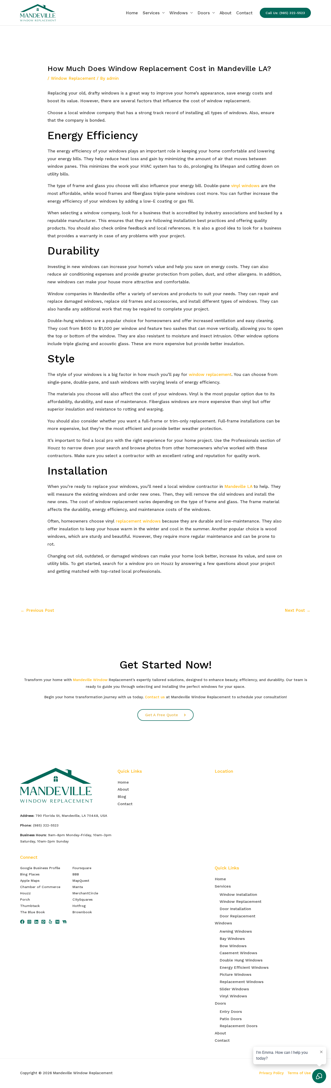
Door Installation (235, 908)
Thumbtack (30, 906)
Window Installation (238, 894)
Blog (122, 796)
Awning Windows (236, 931)
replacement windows (138, 521)
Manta (77, 887)
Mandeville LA (238, 486)
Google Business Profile (40, 868)
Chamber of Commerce (40, 887)
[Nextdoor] (64, 922)
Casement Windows (238, 953)
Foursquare (81, 868)
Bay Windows (232, 938)
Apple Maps (29, 880)
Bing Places (29, 874)
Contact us (155, 697)
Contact (244, 12)
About (225, 12)
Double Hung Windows (241, 960)
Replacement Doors (238, 1026)
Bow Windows (233, 946)
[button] (285, 13)
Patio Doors (231, 1019)
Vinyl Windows (233, 996)
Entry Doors (231, 1011)
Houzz (25, 893)
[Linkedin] (36, 922)
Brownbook (82, 912)
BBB (75, 874)
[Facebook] (22, 922)
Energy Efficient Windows (244, 967)
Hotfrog (79, 906)
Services (151, 12)
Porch (25, 899)
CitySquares (82, 899)
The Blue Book (32, 912)
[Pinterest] (43, 922)
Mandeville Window (90, 680)
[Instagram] (29, 922)
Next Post (297, 610)
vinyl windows (245, 185)
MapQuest (80, 880)
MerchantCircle (85, 893)
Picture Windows (235, 974)
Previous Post (37, 610)
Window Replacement (73, 78)
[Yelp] (50, 922)
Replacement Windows (241, 981)
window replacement (210, 374)
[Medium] (57, 922)
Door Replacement (237, 916)
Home (132, 12)
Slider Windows (234, 989)
